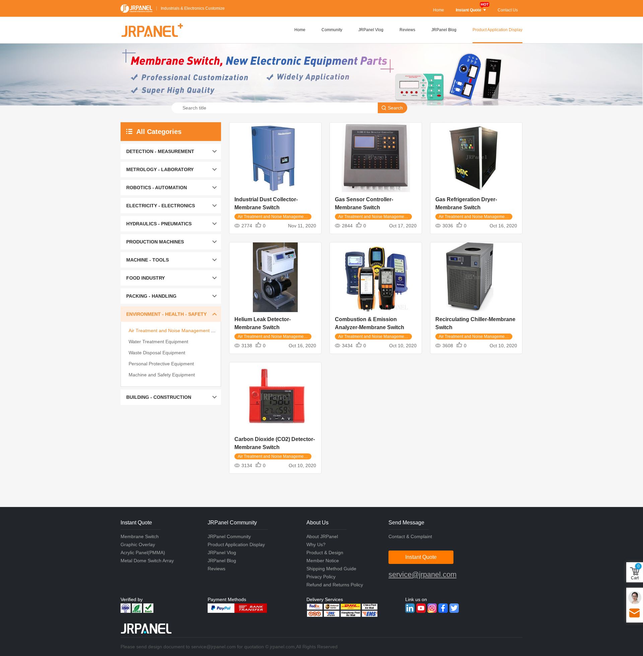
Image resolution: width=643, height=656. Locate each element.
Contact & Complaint (410, 536)
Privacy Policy (321, 576)
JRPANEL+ (152, 30)
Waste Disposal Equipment (157, 352)
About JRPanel (322, 536)
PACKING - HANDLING (151, 296)
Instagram (432, 608)
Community (332, 29)
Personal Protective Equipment (161, 363)
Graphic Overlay (138, 544)
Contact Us (508, 10)
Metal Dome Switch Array (147, 560)
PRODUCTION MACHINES (155, 241)
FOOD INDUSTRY (145, 278)
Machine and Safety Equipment (162, 374)
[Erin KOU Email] (634, 597)
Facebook (443, 608)
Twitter (454, 608)
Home (438, 10)
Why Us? (316, 544)
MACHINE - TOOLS (147, 260)
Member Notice (322, 560)
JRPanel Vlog (370, 29)
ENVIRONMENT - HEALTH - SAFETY (166, 314)
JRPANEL (136, 8)
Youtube (421, 608)
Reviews (407, 29)
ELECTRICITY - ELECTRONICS (160, 205)
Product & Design (324, 552)
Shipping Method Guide (331, 568)
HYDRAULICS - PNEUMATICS (159, 223)
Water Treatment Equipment (158, 341)
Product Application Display (497, 29)
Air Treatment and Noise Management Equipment (181, 330)
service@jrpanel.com (422, 574)
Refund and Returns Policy (334, 584)
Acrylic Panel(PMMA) (143, 552)
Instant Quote (468, 10)
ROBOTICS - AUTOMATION (156, 187)
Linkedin (410, 608)
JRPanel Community (229, 536)
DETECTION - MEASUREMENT (160, 151)
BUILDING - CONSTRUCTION (158, 397)
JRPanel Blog (443, 29)
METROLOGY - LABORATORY (160, 169)
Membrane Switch (140, 536)
